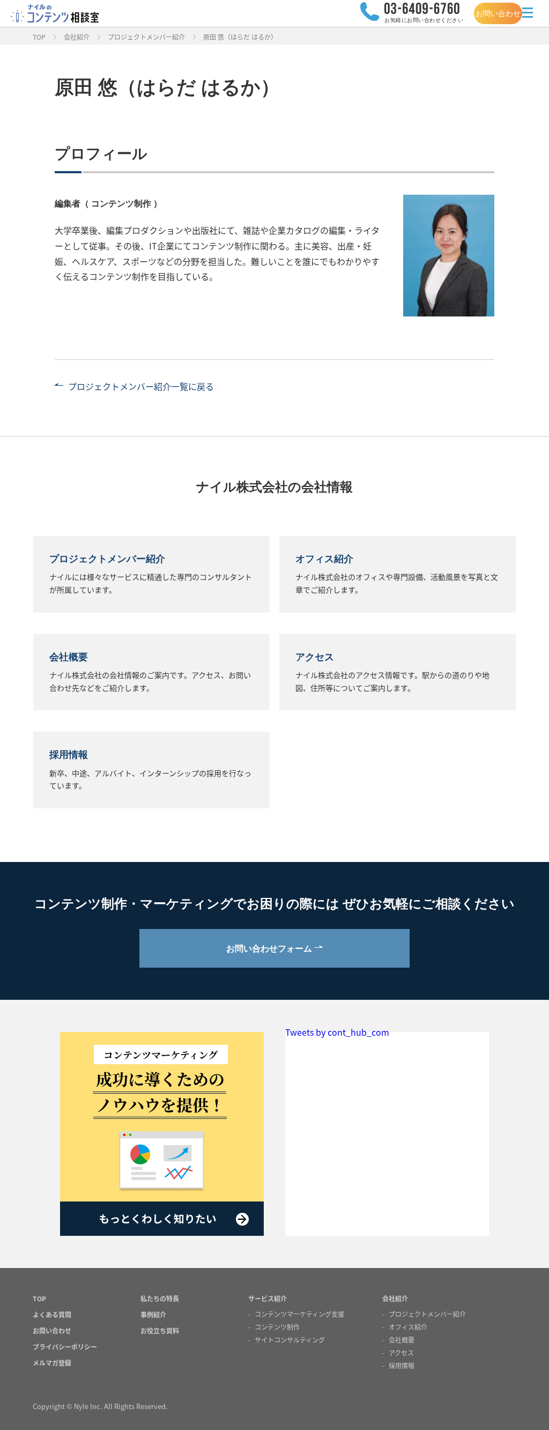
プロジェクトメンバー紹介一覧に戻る (141, 386)
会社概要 (401, 1339)
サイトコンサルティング (290, 1339)
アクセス (401, 1352)
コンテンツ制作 (277, 1326)
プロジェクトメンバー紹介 (146, 36)
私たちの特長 (159, 1298)
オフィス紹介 (408, 1326)
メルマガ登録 (52, 1362)
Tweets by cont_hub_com (337, 1032)
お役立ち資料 (159, 1330)
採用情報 (401, 1365)
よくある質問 (52, 1314)
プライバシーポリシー (65, 1346)
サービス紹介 (267, 1298)
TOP (39, 36)
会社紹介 (77, 36)
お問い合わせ (498, 13)
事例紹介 (153, 1314)
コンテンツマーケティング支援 (299, 1313)
